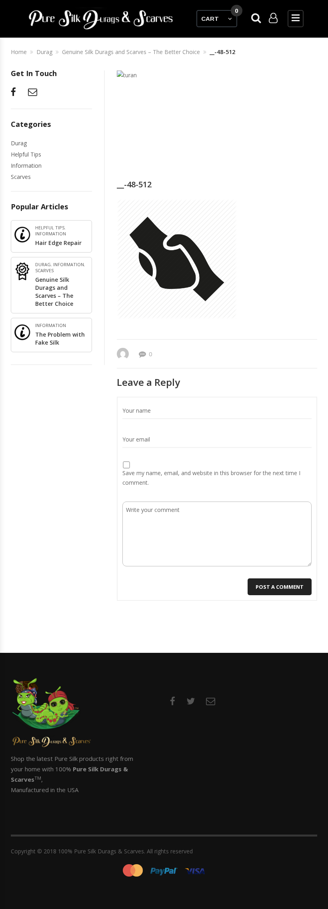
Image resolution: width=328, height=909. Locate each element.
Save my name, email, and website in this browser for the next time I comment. (211, 477)
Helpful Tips (26, 154)
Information (26, 165)
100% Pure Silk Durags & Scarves (101, 851)
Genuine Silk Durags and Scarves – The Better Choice (54, 291)
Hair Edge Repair (58, 243)
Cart (219, 16)
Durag (19, 143)
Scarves (21, 177)
